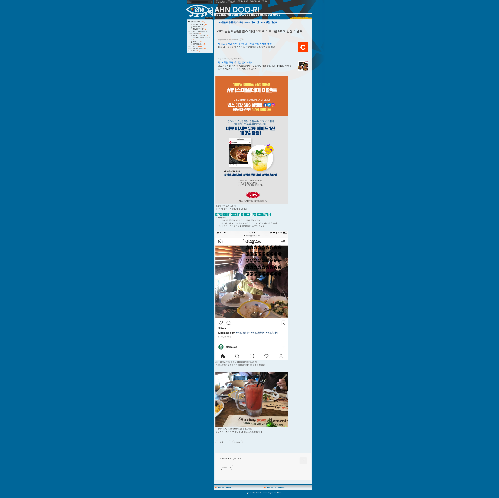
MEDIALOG (231, 1)
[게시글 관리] (228, 442)
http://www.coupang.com (227, 59)
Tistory (264, 493)
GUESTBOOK (255, 1)
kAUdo (278, 493)
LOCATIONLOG (242, 1)
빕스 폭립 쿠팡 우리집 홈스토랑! (235, 62)
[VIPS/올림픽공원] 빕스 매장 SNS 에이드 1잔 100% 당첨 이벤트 (246, 22)
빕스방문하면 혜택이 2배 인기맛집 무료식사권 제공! (245, 43)
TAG (223, 1)
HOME (217, 1)
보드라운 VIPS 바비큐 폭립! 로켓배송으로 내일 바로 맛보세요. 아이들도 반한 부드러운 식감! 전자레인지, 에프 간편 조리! (254, 67)
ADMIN (264, 1)
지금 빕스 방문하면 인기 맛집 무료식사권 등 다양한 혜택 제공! (246, 47)
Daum (257, 493)
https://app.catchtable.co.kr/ (228, 40)
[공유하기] (225, 442)
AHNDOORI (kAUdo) (230, 458)
